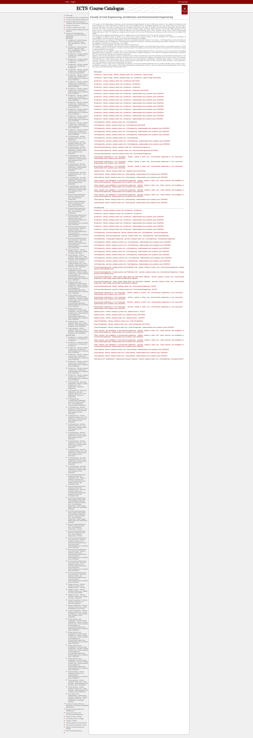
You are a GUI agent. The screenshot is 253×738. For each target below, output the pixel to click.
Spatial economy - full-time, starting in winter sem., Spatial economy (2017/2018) (77, 591)
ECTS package (183, 2)
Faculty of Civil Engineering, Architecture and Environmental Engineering (76, 35)
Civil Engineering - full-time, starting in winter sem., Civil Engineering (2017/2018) (77, 143)
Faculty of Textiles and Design (75, 27)
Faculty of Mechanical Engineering (77, 19)
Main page (69, 15)
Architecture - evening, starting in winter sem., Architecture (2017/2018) (78, 55)
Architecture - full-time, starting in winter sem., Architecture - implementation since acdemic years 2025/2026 (78, 132)
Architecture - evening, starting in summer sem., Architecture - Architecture (78, 338)
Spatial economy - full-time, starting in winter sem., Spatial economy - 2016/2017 (77, 596)
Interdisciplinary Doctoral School (76, 723)
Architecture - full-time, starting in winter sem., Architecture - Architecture (78, 66)
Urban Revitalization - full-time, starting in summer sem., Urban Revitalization (77, 601)
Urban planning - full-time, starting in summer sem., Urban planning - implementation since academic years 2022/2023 (78, 675)
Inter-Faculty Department (74, 731)
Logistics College (71, 721)
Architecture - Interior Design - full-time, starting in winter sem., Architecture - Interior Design (77, 42)
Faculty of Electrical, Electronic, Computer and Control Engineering (77, 22)
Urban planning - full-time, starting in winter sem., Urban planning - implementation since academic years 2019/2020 (78, 324)
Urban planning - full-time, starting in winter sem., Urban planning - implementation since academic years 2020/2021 (78, 331)
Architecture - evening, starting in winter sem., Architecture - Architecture (78, 60)
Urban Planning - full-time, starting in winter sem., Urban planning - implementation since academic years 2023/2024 (78, 264)
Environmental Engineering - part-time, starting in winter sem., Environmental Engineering (77, 210)
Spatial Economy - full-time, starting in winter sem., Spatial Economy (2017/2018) (77, 251)
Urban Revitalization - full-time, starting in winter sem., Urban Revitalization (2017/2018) (77, 607)
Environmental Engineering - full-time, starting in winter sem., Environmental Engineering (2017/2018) (77, 204)
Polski (67, 2)
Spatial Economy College (74, 716)
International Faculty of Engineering (77, 17)
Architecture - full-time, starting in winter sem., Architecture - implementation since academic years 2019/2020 (78, 84)
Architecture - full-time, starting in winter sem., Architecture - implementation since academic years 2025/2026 (78, 125)
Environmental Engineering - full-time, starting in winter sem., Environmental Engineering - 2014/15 (77, 526)
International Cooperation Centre (76, 725)
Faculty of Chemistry (72, 25)
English (73, 2)
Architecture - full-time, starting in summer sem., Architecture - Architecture (78, 344)
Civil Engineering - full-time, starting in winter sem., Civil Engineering (77, 138)
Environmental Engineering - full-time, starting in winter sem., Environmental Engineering (77, 197)
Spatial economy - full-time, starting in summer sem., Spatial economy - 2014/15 (76, 585)
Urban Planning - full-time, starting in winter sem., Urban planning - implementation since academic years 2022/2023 (78, 257)
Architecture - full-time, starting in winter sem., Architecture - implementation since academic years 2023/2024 (78, 111)
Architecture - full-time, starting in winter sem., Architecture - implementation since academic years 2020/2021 (78, 98)
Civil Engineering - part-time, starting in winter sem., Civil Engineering (77, 174)
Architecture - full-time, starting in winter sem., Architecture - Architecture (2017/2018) (78, 71)
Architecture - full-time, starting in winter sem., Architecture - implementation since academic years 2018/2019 (78, 77)
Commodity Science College (75, 718)
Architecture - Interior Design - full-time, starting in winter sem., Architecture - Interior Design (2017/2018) (77, 49)
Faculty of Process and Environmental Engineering (74, 713)
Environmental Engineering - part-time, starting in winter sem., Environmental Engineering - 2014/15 (77, 533)
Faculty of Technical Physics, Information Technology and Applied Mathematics (77, 705)
